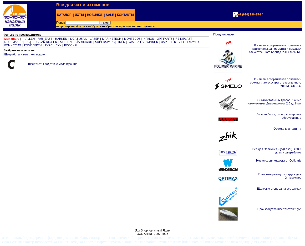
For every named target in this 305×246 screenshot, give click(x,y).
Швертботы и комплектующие (24, 54)
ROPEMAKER (13, 42)
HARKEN (61, 38)
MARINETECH (111, 38)
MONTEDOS (132, 38)
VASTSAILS (136, 42)
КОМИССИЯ (12, 45)
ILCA (73, 38)
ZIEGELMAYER (189, 42)
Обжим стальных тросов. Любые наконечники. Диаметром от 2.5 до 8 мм (274, 101)
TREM (121, 42)
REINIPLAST (183, 38)
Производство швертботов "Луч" (279, 209)
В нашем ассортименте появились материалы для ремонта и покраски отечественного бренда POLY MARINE (275, 49)
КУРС (49, 45)
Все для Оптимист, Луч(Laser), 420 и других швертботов (276, 151)
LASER (94, 38)
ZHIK (173, 42)
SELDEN (66, 42)
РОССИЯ (70, 45)
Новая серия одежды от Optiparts (278, 160)
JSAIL (83, 38)
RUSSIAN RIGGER (44, 42)
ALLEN (30, 38)
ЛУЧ (58, 45)
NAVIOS (148, 38)
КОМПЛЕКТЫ (33, 45)
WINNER (152, 42)
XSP (164, 42)
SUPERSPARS (105, 42)
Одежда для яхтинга (287, 128)
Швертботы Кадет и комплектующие (52, 64)
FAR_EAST (45, 38)
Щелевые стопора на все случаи (279, 188)
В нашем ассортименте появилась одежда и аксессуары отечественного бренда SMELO (275, 83)
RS (27, 42)
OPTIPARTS (165, 38)
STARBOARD (83, 42)
